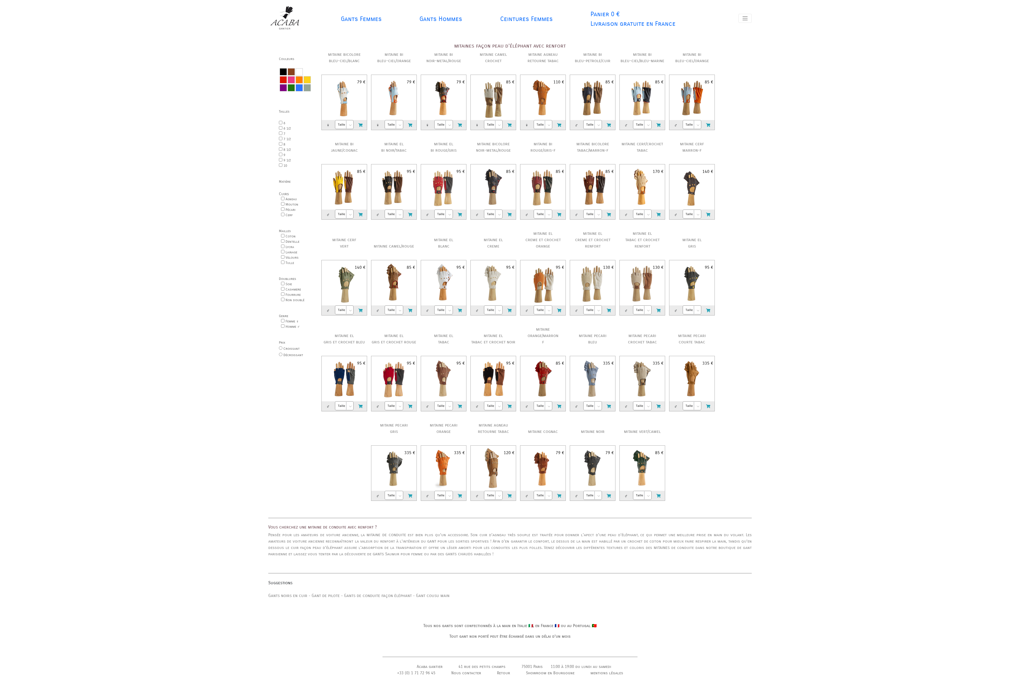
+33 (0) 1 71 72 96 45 (416, 673)
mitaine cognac (543, 431)
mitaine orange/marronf (543, 335)
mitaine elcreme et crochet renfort (592, 240)
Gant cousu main (432, 595)
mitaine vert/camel (642, 431)
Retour (503, 673)
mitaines (662, 547)
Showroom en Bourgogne (550, 673)
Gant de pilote (326, 595)
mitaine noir (593, 431)
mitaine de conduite (386, 534)
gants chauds (459, 553)
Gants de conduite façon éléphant (378, 595)
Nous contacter (466, 673)
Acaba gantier (430, 666)
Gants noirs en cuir (287, 595)
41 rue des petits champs (481, 666)
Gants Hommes (440, 19)
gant (431, 541)
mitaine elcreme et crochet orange (543, 240)
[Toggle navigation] (745, 18)
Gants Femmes (361, 19)
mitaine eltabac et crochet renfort (642, 240)
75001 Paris (532, 666)
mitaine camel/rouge (394, 246)
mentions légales (606, 673)
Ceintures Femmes (526, 19)
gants (378, 553)
